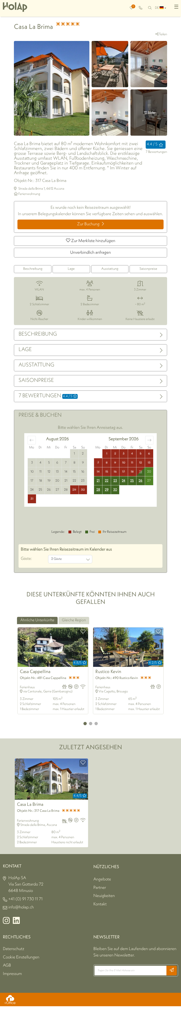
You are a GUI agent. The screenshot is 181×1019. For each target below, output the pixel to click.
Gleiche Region (74, 620)
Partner (99, 888)
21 (98, 481)
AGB (7, 965)
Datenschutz (13, 949)
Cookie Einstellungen (21, 957)
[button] (85, 723)
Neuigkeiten (104, 896)
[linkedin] (16, 922)
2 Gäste (56, 559)
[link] (140, 8)
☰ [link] (176, 7)
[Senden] (171, 970)
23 (115, 481)
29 (107, 490)
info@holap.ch (21, 907)
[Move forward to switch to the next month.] (149, 440)
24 (123, 481)
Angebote (102, 879)
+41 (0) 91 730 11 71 (25, 899)
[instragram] (6, 922)
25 (132, 481)
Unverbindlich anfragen (90, 252)
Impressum (12, 974)
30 (115, 490)
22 (106, 481)
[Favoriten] (83, 632)
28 (98, 490)
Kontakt (100, 904)
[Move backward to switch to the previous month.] (32, 440)
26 (140, 481)
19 (140, 471)
